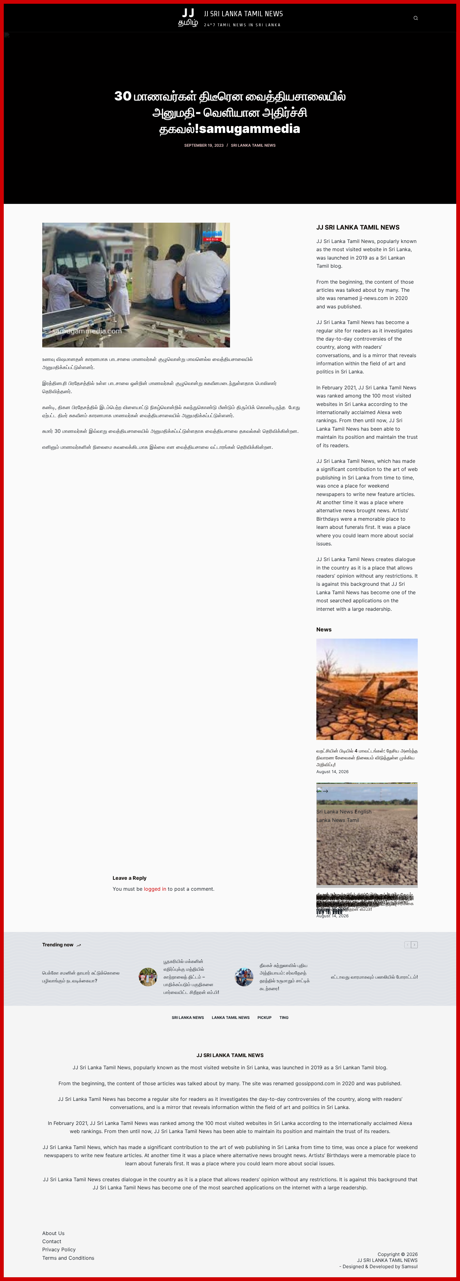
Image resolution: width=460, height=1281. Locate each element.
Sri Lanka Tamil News (253, 145)
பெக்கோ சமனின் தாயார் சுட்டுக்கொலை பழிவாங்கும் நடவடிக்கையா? (81, 977)
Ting (284, 1017)
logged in (155, 889)
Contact (51, 1241)
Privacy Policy (59, 1249)
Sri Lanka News (188, 1017)
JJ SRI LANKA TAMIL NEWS (243, 13)
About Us (53, 1233)
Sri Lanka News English (343, 811)
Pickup (265, 1017)
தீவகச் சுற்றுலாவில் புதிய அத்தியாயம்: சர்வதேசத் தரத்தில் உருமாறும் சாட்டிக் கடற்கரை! (285, 976)
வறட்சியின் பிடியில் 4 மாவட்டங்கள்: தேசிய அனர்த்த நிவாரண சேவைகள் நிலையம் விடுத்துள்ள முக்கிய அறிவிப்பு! (367, 758)
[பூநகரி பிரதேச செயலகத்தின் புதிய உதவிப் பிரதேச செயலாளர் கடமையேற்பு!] (367, 837)
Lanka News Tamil (337, 820)
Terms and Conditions (68, 1258)
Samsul (409, 1266)
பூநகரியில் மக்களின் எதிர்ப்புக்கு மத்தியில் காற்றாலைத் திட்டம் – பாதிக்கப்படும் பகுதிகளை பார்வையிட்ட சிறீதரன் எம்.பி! (191, 976)
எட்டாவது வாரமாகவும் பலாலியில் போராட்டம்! (374, 977)
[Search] (416, 18)
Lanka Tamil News (231, 1017)
